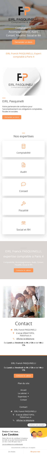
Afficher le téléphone (25, 338)
